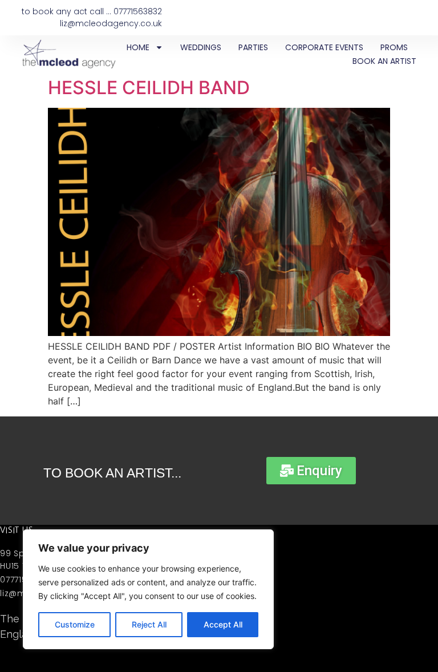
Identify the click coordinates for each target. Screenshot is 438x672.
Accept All (223, 624)
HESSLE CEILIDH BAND (149, 87)
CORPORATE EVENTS (324, 47)
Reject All (149, 624)
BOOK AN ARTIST (384, 61)
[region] (148, 589)
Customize (75, 624)
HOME (138, 47)
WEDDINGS (200, 47)
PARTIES (253, 47)
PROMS (394, 47)
